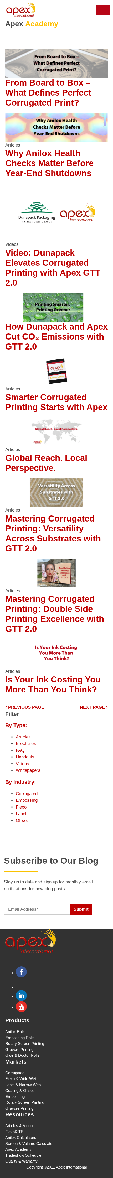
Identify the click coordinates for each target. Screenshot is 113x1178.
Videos (22, 763)
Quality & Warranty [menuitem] (21, 1161)
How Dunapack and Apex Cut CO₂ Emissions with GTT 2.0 (56, 336)
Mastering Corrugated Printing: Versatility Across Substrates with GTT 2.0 (53, 533)
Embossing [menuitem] (15, 1096)
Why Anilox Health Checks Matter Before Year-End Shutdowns (49, 163)
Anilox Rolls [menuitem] (15, 1031)
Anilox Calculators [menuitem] (20, 1137)
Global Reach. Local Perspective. (46, 463)
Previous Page (25, 707)
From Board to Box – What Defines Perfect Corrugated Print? (48, 92)
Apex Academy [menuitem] (18, 1149)
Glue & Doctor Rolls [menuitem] (22, 1055)
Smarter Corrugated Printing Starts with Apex (56, 402)
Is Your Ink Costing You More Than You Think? (53, 684)
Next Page (93, 707)
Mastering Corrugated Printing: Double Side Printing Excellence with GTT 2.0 (54, 614)
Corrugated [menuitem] (14, 1073)
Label (21, 813)
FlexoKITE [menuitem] (14, 1131)
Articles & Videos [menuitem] (20, 1125)
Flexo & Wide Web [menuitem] (21, 1078)
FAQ (20, 750)
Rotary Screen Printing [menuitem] (24, 1043)
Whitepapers (28, 770)
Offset (22, 820)
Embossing (27, 800)
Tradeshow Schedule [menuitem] (23, 1155)
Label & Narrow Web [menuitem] (23, 1084)
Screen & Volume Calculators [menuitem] (30, 1143)
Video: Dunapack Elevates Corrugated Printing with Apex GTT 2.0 (52, 268)
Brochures (26, 743)
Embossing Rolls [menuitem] (19, 1037)
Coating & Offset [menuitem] (19, 1090)
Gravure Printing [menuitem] (19, 1049)
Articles (23, 736)
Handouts (25, 756)
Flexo (21, 807)
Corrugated (27, 793)
